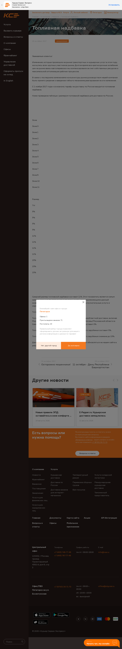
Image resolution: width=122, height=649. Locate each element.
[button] (102, 643)
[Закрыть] (2, 5)
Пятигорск (45, 311)
